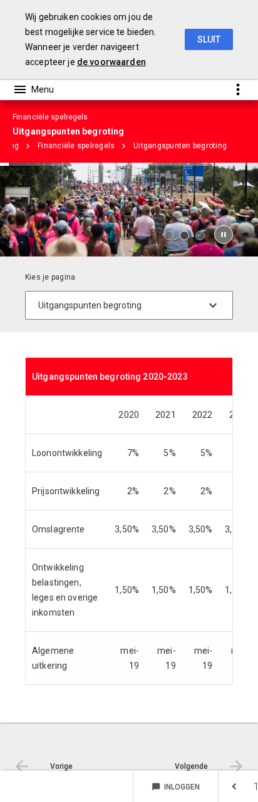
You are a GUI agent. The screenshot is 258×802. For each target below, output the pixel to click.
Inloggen (176, 787)
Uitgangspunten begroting (180, 145)
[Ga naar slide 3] (200, 235)
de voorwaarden (111, 62)
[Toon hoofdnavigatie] (33, 89)
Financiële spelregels (76, 145)
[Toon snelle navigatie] (238, 89)
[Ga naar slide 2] (184, 235)
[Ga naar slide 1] (168, 235)
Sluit (208, 39)
